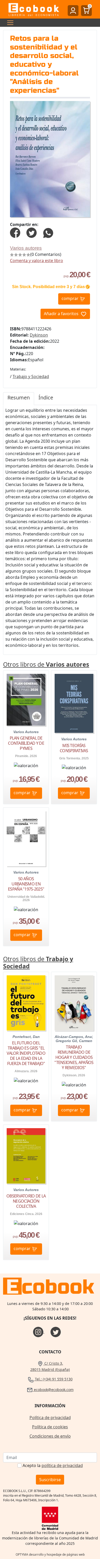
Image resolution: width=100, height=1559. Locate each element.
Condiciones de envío (50, 1436)
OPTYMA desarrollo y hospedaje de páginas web (50, 1554)
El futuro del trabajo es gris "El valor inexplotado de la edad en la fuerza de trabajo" (26, 1053)
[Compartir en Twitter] (31, 232)
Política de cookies (50, 1427)
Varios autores (26, 248)
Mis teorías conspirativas (74, 748)
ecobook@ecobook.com (53, 1389)
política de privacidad (62, 1465)
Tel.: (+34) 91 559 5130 (53, 1379)
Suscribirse (50, 1479)
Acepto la (53, 1465)
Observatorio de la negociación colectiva (26, 1201)
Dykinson (39, 335)
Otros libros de (46, 664)
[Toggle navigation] (8, 23)
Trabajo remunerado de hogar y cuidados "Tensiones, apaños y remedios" (73, 1057)
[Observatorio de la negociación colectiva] (26, 1156)
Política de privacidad (50, 1417)
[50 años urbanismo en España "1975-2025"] (26, 838)
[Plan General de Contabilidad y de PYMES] (26, 700)
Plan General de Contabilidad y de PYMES (26, 743)
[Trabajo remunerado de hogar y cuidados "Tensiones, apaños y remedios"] (74, 1003)
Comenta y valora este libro (36, 260)
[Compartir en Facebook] (15, 232)
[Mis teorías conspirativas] (74, 703)
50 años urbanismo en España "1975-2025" (26, 884)
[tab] (18, 398)
